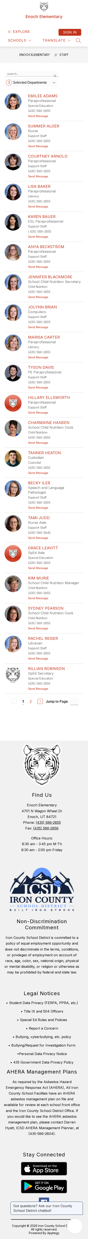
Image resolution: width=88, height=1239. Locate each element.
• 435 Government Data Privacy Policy (41, 1062)
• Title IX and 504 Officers (42, 1011)
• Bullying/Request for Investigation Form (41, 1045)
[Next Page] (40, 701)
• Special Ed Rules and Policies (42, 1020)
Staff (64, 55)
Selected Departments (27, 82)
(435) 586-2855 (48, 822)
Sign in (70, 32)
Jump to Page (57, 701)
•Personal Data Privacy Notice (42, 1054)
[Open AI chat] (75, 1226)
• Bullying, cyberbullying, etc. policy (42, 1037)
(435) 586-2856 (46, 828)
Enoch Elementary (34, 55)
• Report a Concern (42, 1028)
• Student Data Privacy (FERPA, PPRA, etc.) (42, 1003)
